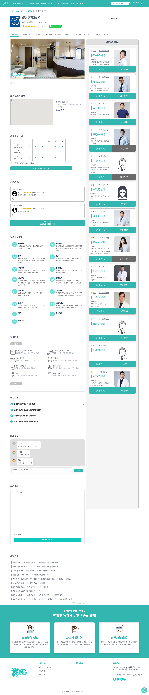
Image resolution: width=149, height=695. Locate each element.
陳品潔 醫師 (98, 189)
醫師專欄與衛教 (41, 3)
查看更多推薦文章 (78, 603)
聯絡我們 (116, 663)
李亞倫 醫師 (98, 108)
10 (55, 78)
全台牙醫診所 (30, 3)
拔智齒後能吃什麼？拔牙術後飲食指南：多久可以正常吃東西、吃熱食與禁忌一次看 (42, 599)
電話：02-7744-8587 (119, 667)
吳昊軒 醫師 (98, 376)
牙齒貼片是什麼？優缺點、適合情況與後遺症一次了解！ (32, 575)
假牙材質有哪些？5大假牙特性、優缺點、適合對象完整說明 (34, 571)
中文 (144, 2)
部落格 (50, 3)
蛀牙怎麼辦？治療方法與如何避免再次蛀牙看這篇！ (31, 587)
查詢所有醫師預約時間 (41, 168)
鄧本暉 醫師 (98, 55)
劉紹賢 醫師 (98, 271)
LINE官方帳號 (47, 539)
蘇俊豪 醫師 (98, 216)
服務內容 (42, 663)
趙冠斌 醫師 (98, 81)
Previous (14, 59)
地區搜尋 (20, 3)
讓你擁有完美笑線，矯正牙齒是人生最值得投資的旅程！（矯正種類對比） (39, 595)
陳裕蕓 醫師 (98, 242)
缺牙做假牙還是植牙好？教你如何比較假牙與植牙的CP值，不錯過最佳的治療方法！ (42, 579)
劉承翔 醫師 (98, 350)
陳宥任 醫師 (98, 134)
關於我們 (79, 663)
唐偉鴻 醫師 (98, 160)
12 (59, 78)
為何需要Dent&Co (45, 667)
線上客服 (56, 3)
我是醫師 (136, 3)
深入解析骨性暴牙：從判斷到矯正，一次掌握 (28, 583)
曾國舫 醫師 (98, 297)
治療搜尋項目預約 (66, 3)
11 (57, 78)
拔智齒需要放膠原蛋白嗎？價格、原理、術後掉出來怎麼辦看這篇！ (36, 567)
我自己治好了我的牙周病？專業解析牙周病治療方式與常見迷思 (35, 562)
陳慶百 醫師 (98, 323)
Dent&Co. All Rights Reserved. (77, 691)
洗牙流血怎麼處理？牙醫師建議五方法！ (27, 591)
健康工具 (78, 3)
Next (81, 59)
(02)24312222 (63, 110)
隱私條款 (42, 674)
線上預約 (13, 3)
